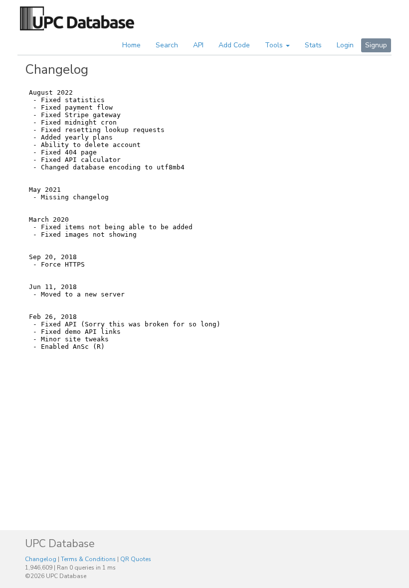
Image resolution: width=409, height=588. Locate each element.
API (198, 45)
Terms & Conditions (88, 559)
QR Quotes (135, 559)
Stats (313, 45)
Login (345, 45)
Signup (376, 45)
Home (131, 45)
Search (167, 45)
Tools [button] (275, 45)
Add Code (234, 45)
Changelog (40, 559)
